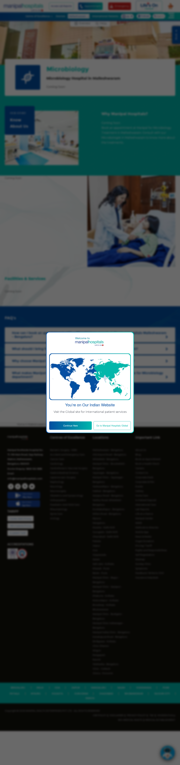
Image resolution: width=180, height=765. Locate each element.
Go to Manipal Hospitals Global (112, 425)
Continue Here (70, 425)
